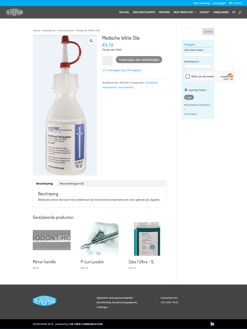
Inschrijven (190, 114)
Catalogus (102, 307)
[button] (91, 41)
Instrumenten (66, 30)
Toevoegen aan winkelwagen (139, 60)
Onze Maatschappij (144, 12)
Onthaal (124, 12)
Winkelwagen (221, 12)
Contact (205, 12)
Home (36, 30)
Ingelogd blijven (197, 90)
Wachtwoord (191, 61)
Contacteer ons (169, 297)
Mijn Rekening (202, 3)
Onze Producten (183, 12)
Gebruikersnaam (193, 50)
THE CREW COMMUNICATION (86, 324)
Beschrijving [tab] (44, 183)
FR (233, 12)
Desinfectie (48, 30)
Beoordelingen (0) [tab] (72, 183)
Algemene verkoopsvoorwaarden (115, 297)
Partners (164, 12)
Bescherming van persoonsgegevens (117, 302)
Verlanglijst (219, 3)
